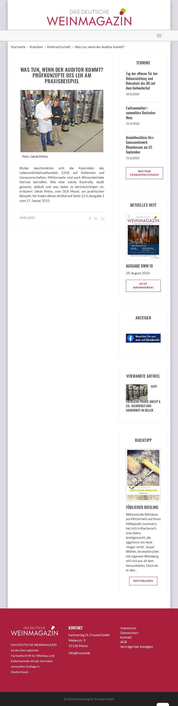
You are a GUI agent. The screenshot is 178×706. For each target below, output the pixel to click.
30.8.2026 (132, 94)
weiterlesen (143, 580)
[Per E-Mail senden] (102, 218)
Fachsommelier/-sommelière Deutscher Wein (141, 112)
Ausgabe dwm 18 (139, 266)
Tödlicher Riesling (142, 507)
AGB (123, 642)
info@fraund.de (79, 653)
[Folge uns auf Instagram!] (95, 218)
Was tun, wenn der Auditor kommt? (99, 47)
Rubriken (36, 47)
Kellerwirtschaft (59, 47)
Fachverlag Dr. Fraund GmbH (94, 699)
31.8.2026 (132, 123)
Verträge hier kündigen (136, 647)
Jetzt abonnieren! (143, 285)
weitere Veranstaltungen (144, 173)
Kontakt (126, 637)
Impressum (128, 628)
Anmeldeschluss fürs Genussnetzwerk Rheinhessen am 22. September (139, 145)
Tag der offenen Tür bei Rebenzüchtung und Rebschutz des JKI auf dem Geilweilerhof (141, 81)
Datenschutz (129, 633)
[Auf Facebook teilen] (89, 218)
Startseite (18, 47)
